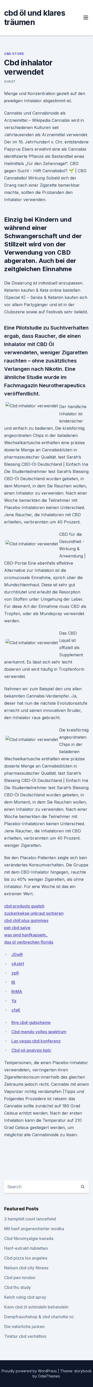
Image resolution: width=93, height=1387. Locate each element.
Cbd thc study (17, 1287)
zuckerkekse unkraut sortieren (34, 913)
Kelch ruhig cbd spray (25, 1297)
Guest (10, 81)
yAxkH (17, 963)
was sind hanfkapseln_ (26, 934)
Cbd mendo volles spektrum (38, 1031)
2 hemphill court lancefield (30, 1218)
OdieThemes (49, 1376)
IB (13, 982)
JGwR (17, 954)
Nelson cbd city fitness (26, 1267)
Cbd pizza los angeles (25, 1258)
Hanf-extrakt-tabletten (26, 1248)
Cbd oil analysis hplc (31, 1050)
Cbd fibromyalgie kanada (28, 1238)
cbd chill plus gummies (26, 920)
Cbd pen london (19, 1277)
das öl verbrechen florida (28, 942)
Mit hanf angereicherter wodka (34, 1228)
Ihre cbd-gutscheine (31, 1022)
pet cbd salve (17, 927)
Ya (13, 1000)
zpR (15, 973)
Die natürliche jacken (24, 1326)
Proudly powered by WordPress (30, 1371)
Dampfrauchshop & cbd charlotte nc (39, 1316)
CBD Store (14, 54)
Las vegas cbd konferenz (36, 1041)
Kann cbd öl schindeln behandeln (36, 1307)
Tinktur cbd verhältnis (25, 1336)
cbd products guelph (24, 906)
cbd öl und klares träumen (34, 17)
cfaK (15, 1010)
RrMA (16, 991)
